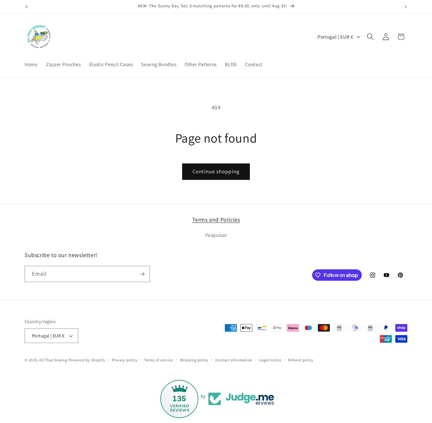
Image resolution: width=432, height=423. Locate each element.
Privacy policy (125, 360)
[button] (370, 36)
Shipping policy (194, 360)
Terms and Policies (216, 219)
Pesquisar (216, 235)
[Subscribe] (142, 274)
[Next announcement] (406, 6)
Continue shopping (216, 171)
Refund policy (300, 360)
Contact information (234, 360)
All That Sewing (53, 360)
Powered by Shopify (87, 360)
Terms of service (158, 360)
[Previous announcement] (27, 6)
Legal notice (270, 360)
